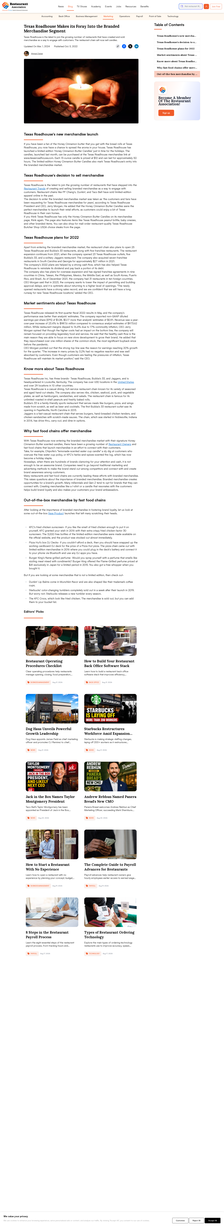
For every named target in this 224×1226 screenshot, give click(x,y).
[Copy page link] (118, 46)
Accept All (212, 1220)
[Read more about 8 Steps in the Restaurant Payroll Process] (52, 912)
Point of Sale (155, 16)
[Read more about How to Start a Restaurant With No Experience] (52, 844)
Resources (130, 6)
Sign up (166, 113)
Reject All (196, 1220)
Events (108, 6)
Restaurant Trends (35, 188)
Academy (96, 6)
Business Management (86, 16)
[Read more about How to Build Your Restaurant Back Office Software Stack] (110, 641)
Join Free (216, 6)
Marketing (108, 16)
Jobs (118, 6)
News (61, 6)
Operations (124, 16)
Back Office (64, 16)
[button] (191, 6)
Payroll (139, 16)
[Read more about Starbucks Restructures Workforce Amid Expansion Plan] (110, 709)
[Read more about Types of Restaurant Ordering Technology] (110, 912)
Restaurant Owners (119, 444)
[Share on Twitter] (130, 46)
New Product (56, 513)
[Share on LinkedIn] (136, 46)
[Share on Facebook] (124, 46)
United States (126, 382)
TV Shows (82, 6)
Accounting (46, 16)
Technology (172, 16)
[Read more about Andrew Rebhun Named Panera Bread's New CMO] (110, 776)
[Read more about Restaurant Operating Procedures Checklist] (52, 641)
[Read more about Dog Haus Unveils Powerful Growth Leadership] (52, 709)
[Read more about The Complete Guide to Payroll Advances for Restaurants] (110, 844)
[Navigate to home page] (15, 6)
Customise (180, 1220)
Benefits (144, 6)
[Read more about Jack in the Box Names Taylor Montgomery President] (52, 776)
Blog (70, 6)
